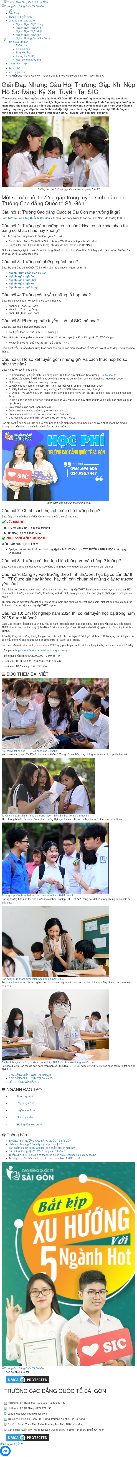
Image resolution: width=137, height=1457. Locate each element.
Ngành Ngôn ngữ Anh (22, 276)
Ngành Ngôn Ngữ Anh (28, 27)
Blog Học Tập (23, 52)
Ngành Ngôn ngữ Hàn (22, 283)
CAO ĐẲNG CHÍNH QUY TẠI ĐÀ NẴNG (31, 1078)
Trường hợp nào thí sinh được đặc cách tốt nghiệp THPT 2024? (37, 895)
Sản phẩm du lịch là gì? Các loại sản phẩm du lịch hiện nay (42, 1147)
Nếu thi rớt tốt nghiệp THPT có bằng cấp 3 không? (30, 751)
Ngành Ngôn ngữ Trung (23, 287)
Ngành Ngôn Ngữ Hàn (28, 34)
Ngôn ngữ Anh (25, 1096)
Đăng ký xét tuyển (19, 63)
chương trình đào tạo (21, 20)
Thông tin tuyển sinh (20, 17)
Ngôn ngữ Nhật (26, 1103)
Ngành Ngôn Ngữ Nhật (29, 31)
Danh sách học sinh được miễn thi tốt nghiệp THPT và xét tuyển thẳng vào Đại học (48, 1062)
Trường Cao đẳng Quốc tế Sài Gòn (29, 218)
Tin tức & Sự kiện (19, 42)
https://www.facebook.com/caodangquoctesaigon (42, 650)
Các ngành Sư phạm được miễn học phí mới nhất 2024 (33, 979)
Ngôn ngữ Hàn (25, 1117)
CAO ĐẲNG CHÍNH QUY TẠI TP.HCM (30, 1074)
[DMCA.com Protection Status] (27, 1379)
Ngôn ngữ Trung (27, 1110)
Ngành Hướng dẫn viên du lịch (27, 273)
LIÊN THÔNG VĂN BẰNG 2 (24, 1082)
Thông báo (22, 45)
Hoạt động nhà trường (28, 59)
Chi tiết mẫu (107, 375)
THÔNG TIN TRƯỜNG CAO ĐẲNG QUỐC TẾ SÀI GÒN (40, 1140)
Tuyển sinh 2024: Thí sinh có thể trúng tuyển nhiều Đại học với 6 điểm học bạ (45, 815)
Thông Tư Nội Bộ (25, 56)
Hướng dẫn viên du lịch (30, 1124)
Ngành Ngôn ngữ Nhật (22, 280)
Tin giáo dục (23, 49)
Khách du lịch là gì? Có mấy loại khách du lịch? (35, 1144)
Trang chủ (14, 68)
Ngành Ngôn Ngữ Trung (29, 24)
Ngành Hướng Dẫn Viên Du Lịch (34, 38)
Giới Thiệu (14, 13)
